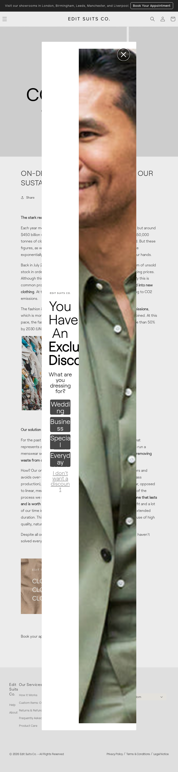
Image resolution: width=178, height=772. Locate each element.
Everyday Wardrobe (60, 459)
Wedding (60, 407)
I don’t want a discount (60, 476)
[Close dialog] (123, 54)
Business (60, 424)
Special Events (60, 441)
